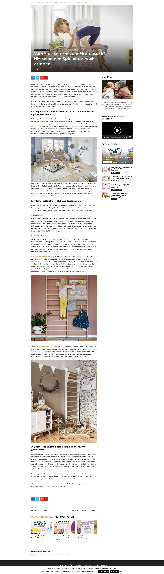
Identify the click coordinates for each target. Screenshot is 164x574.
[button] (117, 130)
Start (32, 2)
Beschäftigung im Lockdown (40, 510)
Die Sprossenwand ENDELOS (41, 256)
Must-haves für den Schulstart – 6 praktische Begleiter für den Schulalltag (63, 537)
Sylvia (38, 69)
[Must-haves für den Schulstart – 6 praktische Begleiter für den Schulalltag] (64, 527)
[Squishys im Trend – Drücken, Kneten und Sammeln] (41, 527)
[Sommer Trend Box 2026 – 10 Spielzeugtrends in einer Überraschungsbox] (106, 195)
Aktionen (79, 533)
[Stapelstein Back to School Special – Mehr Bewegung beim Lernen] (87, 527)
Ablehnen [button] (114, 571)
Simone (115, 162)
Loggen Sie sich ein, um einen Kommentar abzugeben (50, 555)
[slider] (116, 137)
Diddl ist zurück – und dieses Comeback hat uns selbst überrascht (120, 186)
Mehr (121, 571)
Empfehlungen (40, 2)
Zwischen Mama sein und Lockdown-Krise (84, 510)
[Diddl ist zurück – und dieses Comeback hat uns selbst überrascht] (106, 186)
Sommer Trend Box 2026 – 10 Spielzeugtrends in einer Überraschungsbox (120, 195)
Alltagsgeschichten (116, 189)
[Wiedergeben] (104, 137)
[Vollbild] (130, 137)
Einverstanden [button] (103, 571)
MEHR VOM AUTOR (64, 517)
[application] (117, 130)
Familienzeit (47, 49)
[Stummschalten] (127, 137)
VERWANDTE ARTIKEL (42, 517)
